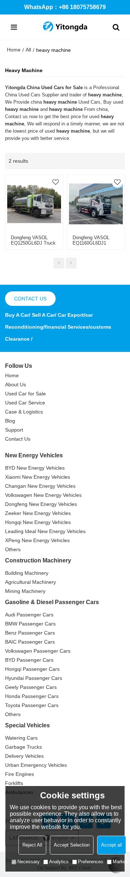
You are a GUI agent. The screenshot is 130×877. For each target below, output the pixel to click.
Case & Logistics (24, 412)
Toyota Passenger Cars (31, 705)
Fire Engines (19, 774)
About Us (15, 384)
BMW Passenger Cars (30, 624)
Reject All (32, 845)
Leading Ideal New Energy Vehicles (45, 531)
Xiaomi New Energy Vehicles (37, 477)
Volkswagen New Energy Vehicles (43, 495)
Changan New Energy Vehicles (40, 486)
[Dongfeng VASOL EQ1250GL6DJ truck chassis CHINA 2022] (34, 204)
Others (13, 549)
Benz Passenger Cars (30, 633)
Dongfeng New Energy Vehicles (41, 504)
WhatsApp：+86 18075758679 (65, 7)
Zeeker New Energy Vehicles (38, 513)
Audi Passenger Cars (29, 615)
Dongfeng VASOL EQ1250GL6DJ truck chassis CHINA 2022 (33, 243)
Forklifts (14, 783)
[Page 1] (58, 263)
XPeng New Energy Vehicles (37, 540)
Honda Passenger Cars (31, 696)
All (28, 50)
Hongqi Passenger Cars (32, 669)
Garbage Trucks (23, 747)
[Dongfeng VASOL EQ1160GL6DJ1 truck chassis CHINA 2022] (96, 204)
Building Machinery (26, 573)
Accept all (111, 845)
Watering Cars (21, 738)
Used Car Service (25, 403)
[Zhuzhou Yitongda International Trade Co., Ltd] (65, 27)
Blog (10, 421)
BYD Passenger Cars (29, 660)
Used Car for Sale (25, 393)
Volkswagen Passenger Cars (37, 651)
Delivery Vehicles (24, 756)
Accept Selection (72, 845)
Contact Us (17, 439)
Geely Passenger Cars (31, 687)
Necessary (28, 861)
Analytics (59, 861)
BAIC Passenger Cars (30, 642)
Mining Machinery (25, 591)
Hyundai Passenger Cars (33, 678)
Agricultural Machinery (30, 582)
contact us (30, 299)
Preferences (90, 861)
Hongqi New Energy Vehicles (38, 522)
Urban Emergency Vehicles (36, 765)
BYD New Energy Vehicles (35, 468)
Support (14, 430)
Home (14, 50)
